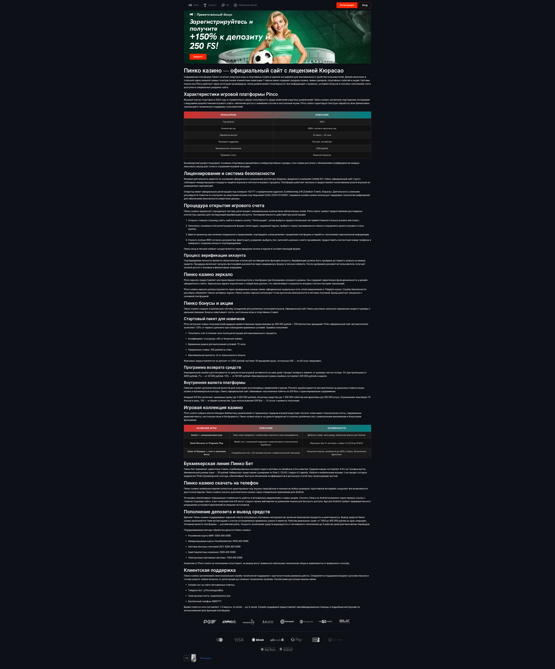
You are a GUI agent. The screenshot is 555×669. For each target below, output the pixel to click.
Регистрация (347, 5)
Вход (365, 5)
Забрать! (198, 56)
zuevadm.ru (208, 658)
